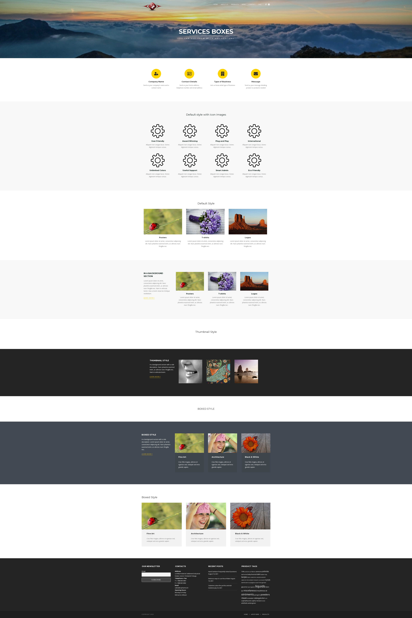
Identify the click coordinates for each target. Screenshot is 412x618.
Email (143, 571)
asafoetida (244, 574)
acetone (247, 571)
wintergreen (252, 603)
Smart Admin (222, 170)
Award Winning (190, 141)
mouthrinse (261, 591)
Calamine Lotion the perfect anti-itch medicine (220, 587)
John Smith (246, 371)
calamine (253, 577)
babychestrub (252, 574)
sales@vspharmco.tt (181, 588)
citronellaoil (249, 580)
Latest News (255, 614)
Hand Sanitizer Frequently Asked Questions (222, 572)
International (254, 141)
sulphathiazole (246, 601)
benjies (244, 577)
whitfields (244, 603)
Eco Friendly (254, 170)
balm (258, 574)
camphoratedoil (261, 577)
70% (242, 572)
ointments (247, 594)
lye (242, 591)
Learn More (149, 298)
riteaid (243, 598)
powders (265, 594)
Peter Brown (190, 371)
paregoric (257, 595)
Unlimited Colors (158, 170)
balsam (263, 574)
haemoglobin (251, 587)
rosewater (250, 598)
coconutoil (261, 580)
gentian (264, 582)
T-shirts (205, 237)
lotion (267, 587)
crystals (267, 580)
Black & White (252, 457)
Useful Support (190, 170)
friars (260, 582)
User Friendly (157, 141)
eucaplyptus (251, 582)
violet (263, 601)
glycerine (244, 587)
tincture (259, 601)
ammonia (259, 572)
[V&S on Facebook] (266, 4)
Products (235, 4)
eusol (256, 582)
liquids (260, 586)
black (248, 577)
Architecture (218, 457)
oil (266, 591)
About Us (224, 4)
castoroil (243, 580)
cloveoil (256, 580)
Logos (248, 237)
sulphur (253, 601)
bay (266, 574)
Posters (163, 237)
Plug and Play (222, 141)
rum (266, 598)
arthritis (265, 571)
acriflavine (252, 571)
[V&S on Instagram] (268, 4)
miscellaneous (250, 590)
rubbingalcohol (259, 598)
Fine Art (182, 457)
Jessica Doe (218, 371)
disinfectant (244, 582)
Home (216, 4)
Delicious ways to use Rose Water (219, 578)
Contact (252, 4)
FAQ (259, 4)
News (244, 4)
